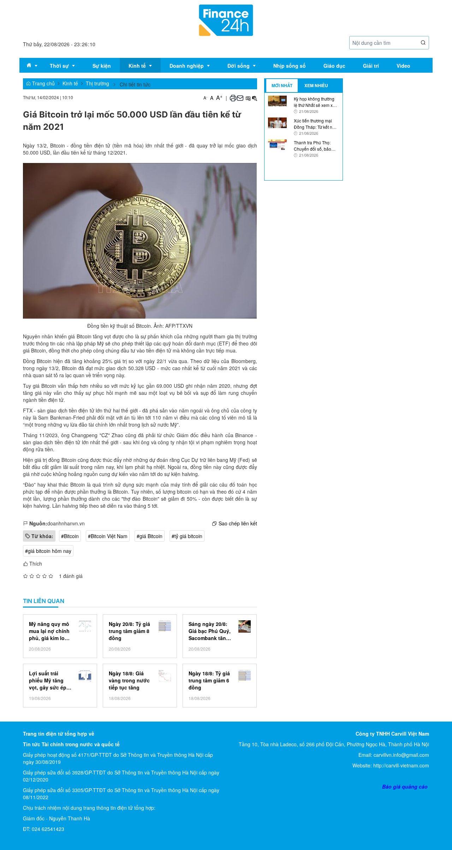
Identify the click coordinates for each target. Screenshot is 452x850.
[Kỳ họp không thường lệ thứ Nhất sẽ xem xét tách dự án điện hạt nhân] (277, 100)
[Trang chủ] (226, 19)
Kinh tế (70, 83)
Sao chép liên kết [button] (238, 523)
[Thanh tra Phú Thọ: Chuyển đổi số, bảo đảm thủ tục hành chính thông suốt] (277, 143)
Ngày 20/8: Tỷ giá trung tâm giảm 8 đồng (129, 630)
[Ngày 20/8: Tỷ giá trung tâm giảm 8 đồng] (165, 626)
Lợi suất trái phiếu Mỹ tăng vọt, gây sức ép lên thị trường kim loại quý (47, 680)
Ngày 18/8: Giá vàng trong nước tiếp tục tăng (129, 680)
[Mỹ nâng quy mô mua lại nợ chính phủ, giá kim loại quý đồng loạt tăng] (85, 626)
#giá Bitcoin (149, 535)
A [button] (205, 98)
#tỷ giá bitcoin (187, 535)
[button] (423, 43)
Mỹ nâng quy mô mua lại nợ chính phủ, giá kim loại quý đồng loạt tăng (49, 630)
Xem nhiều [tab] (316, 85)
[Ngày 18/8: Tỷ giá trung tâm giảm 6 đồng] (244, 676)
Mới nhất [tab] (282, 85)
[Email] (240, 98)
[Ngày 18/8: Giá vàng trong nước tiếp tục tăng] (165, 676)
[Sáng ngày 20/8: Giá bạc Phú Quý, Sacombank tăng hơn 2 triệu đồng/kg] (244, 626)
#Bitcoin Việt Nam (107, 535)
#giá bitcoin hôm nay (48, 550)
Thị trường (97, 83)
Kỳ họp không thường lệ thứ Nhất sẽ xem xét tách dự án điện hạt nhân (315, 102)
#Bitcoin (70, 535)
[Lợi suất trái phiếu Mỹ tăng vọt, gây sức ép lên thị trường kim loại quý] (85, 676)
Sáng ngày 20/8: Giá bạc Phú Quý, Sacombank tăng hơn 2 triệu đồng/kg (210, 630)
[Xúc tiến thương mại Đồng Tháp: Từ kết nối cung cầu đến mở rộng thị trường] (277, 122)
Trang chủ (43, 83)
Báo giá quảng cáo (405, 786)
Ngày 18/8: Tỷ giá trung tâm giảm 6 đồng (209, 680)
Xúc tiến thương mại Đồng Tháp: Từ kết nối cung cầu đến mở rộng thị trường (315, 123)
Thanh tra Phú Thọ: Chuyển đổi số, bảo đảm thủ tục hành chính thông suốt (316, 145)
